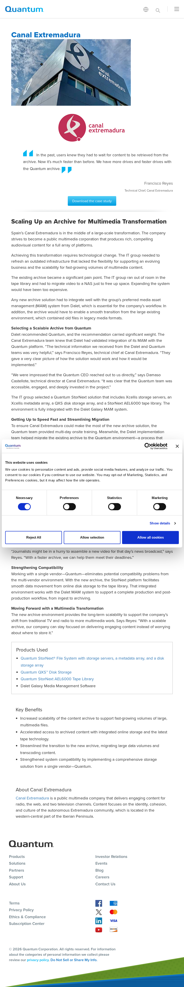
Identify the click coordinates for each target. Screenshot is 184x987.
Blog (99, 870)
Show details (160, 523)
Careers (102, 877)
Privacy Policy (21, 910)
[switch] (69, 506)
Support (16, 877)
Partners (16, 870)
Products (17, 856)
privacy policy (38, 959)
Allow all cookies (150, 537)
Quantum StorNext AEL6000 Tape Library (57, 679)
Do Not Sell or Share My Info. (73, 959)
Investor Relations (111, 856)
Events (101, 863)
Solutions (17, 863)
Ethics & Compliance (27, 917)
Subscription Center (26, 923)
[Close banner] (177, 446)
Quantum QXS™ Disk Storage (46, 672)
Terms (14, 903)
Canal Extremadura (32, 798)
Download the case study (92, 200)
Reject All (33, 537)
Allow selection (92, 537)
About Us (17, 884)
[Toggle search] (158, 9)
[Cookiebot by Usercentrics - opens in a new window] (147, 446)
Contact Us (105, 884)
